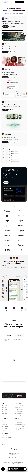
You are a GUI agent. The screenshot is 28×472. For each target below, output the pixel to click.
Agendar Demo (20, 2)
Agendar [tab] (9, 335)
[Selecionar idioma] (22, 469)
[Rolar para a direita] (25, 309)
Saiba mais (6, 182)
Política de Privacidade (17, 463)
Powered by (22, 466)
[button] (14, 184)
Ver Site (12, 26)
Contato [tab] (19, 335)
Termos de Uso (9, 463)
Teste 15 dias (5, 26)
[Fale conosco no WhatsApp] (3, 469)
